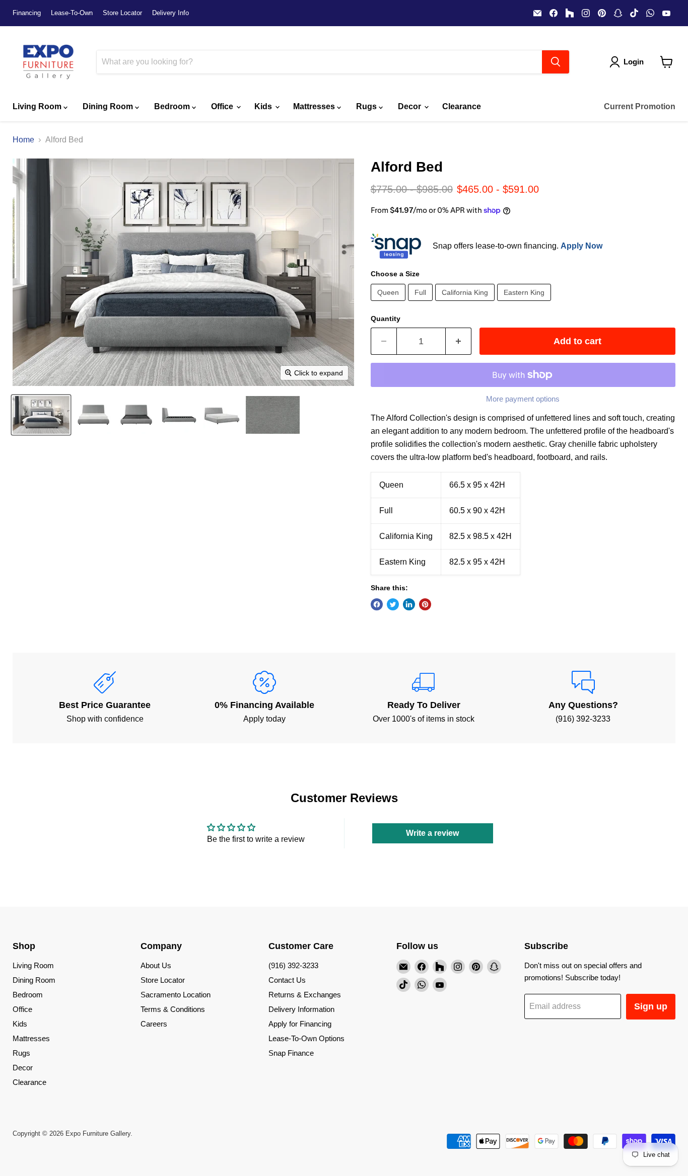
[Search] (555, 61)
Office (223, 106)
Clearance (461, 106)
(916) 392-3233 (293, 965)
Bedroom (173, 106)
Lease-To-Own (72, 13)
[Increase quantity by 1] (458, 341)
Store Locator (122, 13)
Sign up (650, 1006)
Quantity (385, 319)
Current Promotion (639, 106)
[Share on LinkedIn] (409, 604)
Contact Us (287, 980)
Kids (264, 106)
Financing (27, 13)
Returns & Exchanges (304, 994)
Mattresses (315, 106)
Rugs (367, 106)
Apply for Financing (299, 1024)
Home (23, 139)
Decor (410, 106)
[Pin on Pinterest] (425, 604)
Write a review (432, 833)
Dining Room (109, 106)
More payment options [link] (523, 399)
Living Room (38, 106)
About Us (156, 965)
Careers (154, 1024)
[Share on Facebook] (377, 604)
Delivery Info (170, 13)
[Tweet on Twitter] (393, 604)
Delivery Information (301, 1009)
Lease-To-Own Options (306, 1038)
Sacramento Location (176, 994)
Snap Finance (291, 1053)
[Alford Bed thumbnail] (41, 415)
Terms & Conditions (173, 1009)
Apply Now (581, 246)
